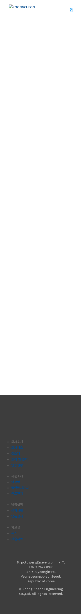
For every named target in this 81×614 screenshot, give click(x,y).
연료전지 (17, 493)
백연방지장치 (20, 487)
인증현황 (17, 465)
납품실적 (17, 516)
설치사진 (17, 510)
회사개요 (17, 447)
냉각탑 (15, 482)
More (12, 218)
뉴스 (14, 533)
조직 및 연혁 (19, 459)
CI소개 (15, 453)
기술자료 (17, 539)
